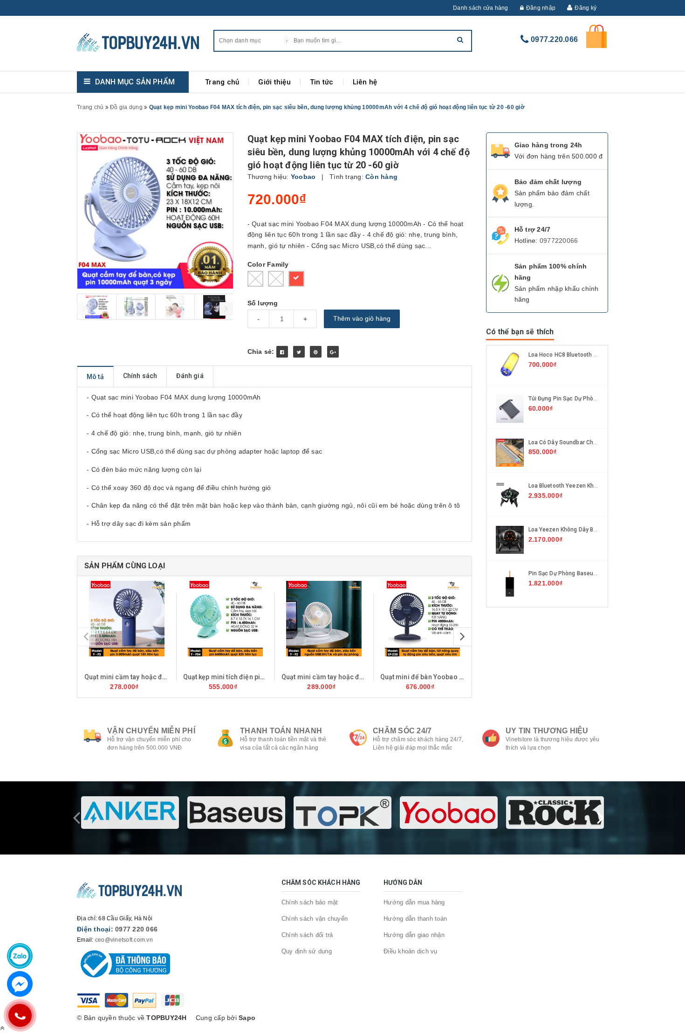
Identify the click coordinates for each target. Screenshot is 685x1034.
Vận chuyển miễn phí (151, 731)
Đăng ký (585, 8)
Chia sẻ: (260, 351)
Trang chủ (222, 82)
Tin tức (322, 82)
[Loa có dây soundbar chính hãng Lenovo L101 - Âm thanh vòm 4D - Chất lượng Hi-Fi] (510, 451)
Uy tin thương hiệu (547, 731)
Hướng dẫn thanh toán (415, 918)
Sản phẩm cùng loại (124, 565)
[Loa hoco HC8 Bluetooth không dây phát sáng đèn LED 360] (510, 364)
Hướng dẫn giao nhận (414, 934)
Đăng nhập (540, 8)
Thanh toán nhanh (281, 731)
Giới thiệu (274, 82)
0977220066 (559, 240)
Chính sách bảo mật (309, 902)
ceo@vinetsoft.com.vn (124, 940)
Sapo (247, 1017)
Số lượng (262, 303)
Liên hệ (365, 82)
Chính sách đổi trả (307, 934)
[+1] (333, 352)
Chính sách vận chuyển (314, 918)
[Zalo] (20, 956)
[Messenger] (20, 984)
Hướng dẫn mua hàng (414, 902)
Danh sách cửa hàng (480, 8)
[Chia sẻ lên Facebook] (282, 352)
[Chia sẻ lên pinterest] (316, 352)
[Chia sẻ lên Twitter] (299, 352)
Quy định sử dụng (306, 951)
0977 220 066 (136, 929)
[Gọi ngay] (20, 1015)
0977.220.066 (554, 39)
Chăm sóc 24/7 (402, 731)
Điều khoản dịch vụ (411, 951)
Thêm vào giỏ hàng (361, 318)
